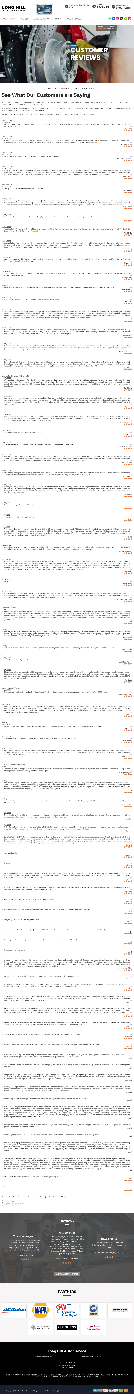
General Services (8, 376)
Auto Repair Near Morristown (13, 1205)
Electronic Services (9, 608)
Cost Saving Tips (8, 1201)
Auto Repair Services (42, 1356)
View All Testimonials (67, 1274)
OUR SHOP (8, 19)
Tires (3, 702)
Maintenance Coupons (91, 1356)
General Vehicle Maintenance (13, 1203)
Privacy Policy (57, 1391)
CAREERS (25, 19)
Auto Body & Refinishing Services (14, 765)
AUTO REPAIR (40, 19)
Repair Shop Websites (24, 1391)
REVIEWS (90, 88)
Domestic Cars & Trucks (11, 688)
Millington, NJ (7, 120)
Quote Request (74, 19)
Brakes (4, 722)
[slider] (101, 28)
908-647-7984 (103, 7)
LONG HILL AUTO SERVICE (60, 88)
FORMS (58, 19)
